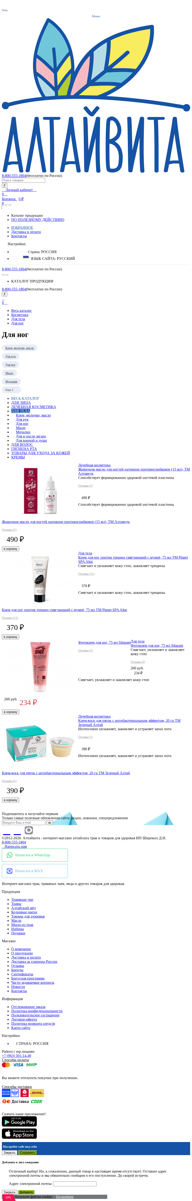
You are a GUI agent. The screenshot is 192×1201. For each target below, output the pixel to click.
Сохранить (27, 1152)
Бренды (17, 970)
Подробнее (65, 1197)
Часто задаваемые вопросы (32, 982)
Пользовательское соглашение (35, 1015)
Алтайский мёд (23, 908)
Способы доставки (17, 1087)
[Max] (28, 830)
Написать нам (16, 846)
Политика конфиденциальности (37, 1011)
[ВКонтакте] (3, 273)
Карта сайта (20, 1028)
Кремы (18, 457)
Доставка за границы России (34, 962)
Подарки (18, 933)
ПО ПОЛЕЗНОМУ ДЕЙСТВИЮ (37, 220)
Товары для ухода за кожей (40, 453)
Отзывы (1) (9, 529)
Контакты (19, 236)
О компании (21, 949)
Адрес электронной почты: (31, 1184)
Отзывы (17, 966)
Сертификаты (22, 974)
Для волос (22, 445)
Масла (16, 920)
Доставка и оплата (26, 232)
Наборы (17, 929)
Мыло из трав (22, 925)
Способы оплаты (15, 1060)
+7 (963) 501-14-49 (16, 1056)
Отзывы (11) (10, 617)
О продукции (22, 953)
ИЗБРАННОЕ (22, 228)
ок (49, 822)
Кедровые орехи (24, 912)
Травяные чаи (22, 900)
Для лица (21, 403)
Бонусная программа (27, 978)
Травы (16, 904)
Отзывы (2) (85, 650)
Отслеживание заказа (28, 1007)
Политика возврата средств (33, 1023)
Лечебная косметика (33, 407)
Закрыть (9, 1152)
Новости (18, 987)
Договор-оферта (24, 1019)
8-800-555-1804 (14, 176)
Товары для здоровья (27, 916)
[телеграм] (7, 273)
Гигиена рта (24, 449)
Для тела (20, 411)
